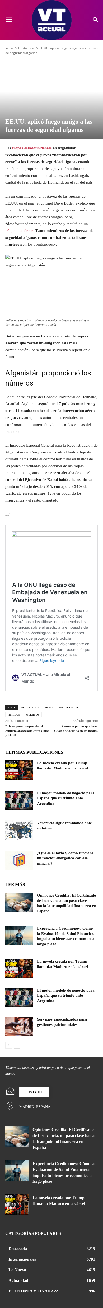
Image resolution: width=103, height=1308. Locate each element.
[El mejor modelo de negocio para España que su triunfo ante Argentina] (19, 800)
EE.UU (48, 707)
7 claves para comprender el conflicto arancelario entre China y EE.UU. (27, 731)
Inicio (9, 48)
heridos (14, 714)
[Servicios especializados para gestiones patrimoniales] (19, 1026)
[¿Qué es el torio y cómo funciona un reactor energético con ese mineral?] (19, 860)
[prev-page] (8, 1045)
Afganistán (30, 707)
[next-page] (17, 1045)
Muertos (32, 714)
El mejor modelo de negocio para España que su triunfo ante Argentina (66, 798)
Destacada (26, 48)
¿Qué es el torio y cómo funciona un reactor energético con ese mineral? (65, 858)
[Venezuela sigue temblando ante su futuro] (19, 830)
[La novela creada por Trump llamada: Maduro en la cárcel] (19, 770)
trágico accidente (19, 231)
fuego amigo (68, 707)
